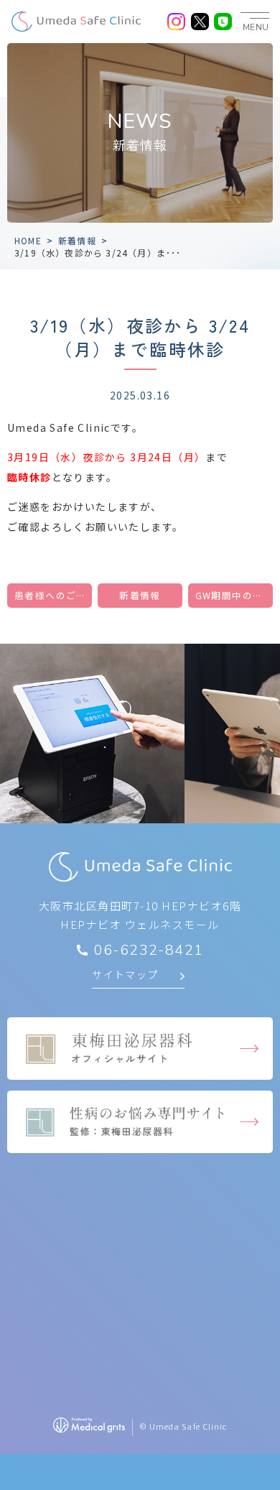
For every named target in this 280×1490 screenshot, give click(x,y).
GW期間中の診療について (234, 595)
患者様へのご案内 (53, 595)
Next (266, 685)
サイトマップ (125, 974)
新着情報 (77, 240)
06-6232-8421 (149, 950)
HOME (28, 240)
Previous (13, 685)
